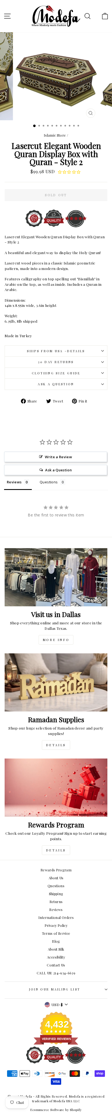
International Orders (56, 917)
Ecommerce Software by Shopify (56, 1109)
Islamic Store (55, 135)
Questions (56, 885)
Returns (56, 901)
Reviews (56, 909)
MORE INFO (56, 639)
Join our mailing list (54, 989)
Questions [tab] (49, 482)
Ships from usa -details (56, 351)
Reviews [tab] (14, 482)
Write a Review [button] (58, 456)
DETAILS (56, 745)
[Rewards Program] (56, 788)
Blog (56, 941)
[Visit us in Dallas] (56, 577)
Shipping (56, 893)
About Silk (56, 949)
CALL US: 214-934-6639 (56, 973)
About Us (56, 877)
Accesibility (56, 957)
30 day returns (56, 362)
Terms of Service (56, 933)
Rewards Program (56, 870)
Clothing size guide (56, 373)
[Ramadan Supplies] (56, 682)
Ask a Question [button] (58, 470)
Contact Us (56, 965)
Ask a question (56, 384)
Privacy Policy (56, 925)
